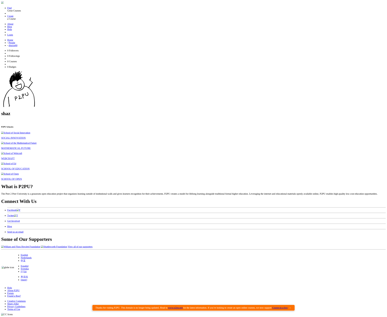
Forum (10, 293)
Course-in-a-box (280, 307)
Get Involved (13, 221)
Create (10, 16)
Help (9, 29)
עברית (24, 271)
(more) (24, 279)
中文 (23, 260)
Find (9, 8)
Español (24, 266)
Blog (9, 26)
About (10, 24)
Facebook (12, 210)
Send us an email (15, 232)
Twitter (10, 215)
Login (10, 35)
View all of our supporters (80, 246)
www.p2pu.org (175, 307)
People (12, 42)
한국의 (24, 276)
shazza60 (13, 45)
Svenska (25, 268)
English (24, 255)
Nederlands (26, 257)
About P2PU (13, 290)
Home (10, 40)
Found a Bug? (14, 296)
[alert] (193, 308)
